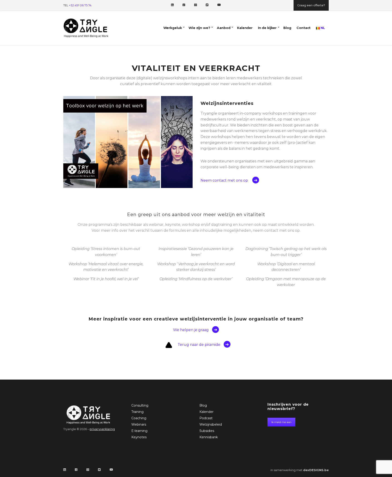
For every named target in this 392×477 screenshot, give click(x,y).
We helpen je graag (191, 330)
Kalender (244, 28)
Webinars (138, 424)
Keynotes (139, 437)
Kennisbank (208, 437)
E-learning (139, 431)
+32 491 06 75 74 (80, 5)
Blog (287, 28)
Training (137, 412)
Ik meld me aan (281, 422)
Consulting (139, 405)
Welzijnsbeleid (210, 424)
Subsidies (206, 431)
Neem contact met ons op (225, 180)
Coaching (138, 418)
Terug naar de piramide (199, 344)
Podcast (206, 418)
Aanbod (223, 28)
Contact (303, 28)
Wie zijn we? (199, 28)
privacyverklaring (102, 429)
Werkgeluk (172, 28)
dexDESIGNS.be (316, 470)
